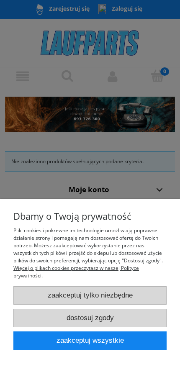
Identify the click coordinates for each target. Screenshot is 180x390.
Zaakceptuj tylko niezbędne (90, 295)
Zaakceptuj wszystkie (90, 340)
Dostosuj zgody (90, 318)
